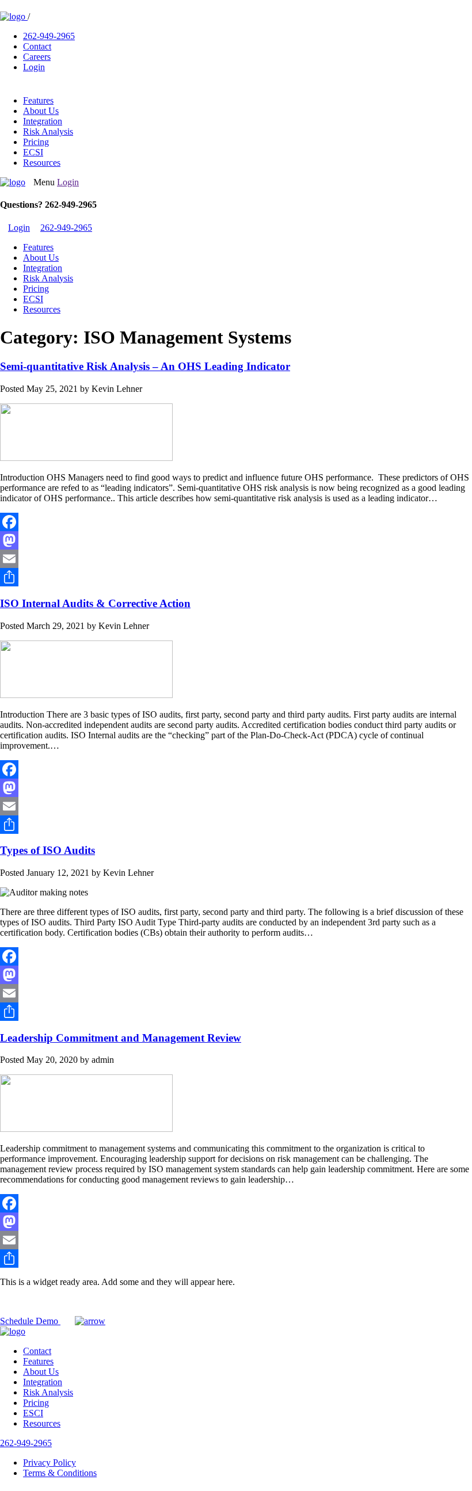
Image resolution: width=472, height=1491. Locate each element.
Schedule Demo (30, 1321)
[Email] (236, 559)
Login (34, 67)
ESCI (33, 1413)
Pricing (36, 142)
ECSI (33, 152)
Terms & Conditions (60, 1473)
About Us (41, 111)
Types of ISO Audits (47, 850)
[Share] (236, 577)
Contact (37, 46)
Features (38, 100)
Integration (42, 121)
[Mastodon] (236, 540)
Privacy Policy (49, 1462)
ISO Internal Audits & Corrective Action (95, 603)
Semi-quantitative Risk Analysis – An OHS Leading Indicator (145, 366)
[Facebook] (236, 522)
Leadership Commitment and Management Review (120, 1038)
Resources (41, 162)
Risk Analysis (48, 131)
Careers (37, 57)
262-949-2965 (49, 36)
